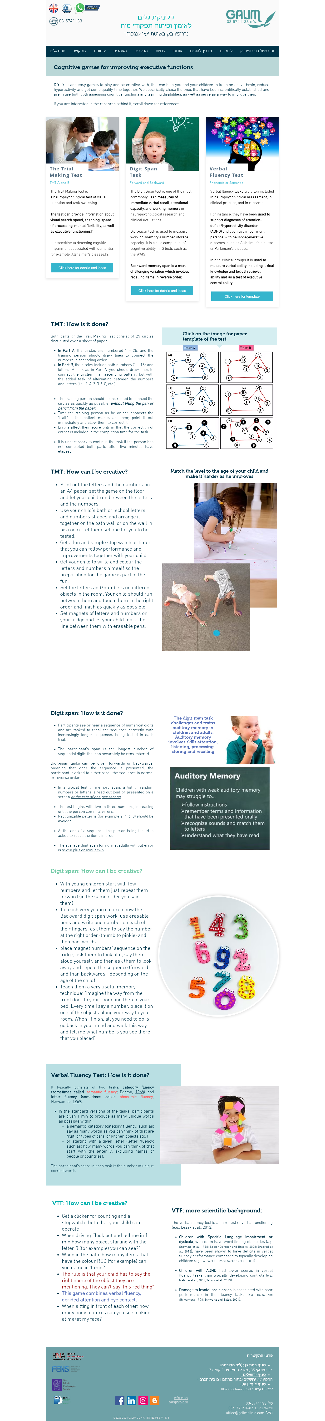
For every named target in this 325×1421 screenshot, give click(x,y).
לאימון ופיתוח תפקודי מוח (156, 26)
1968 (139, 1092)
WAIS (141, 254)
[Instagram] (143, 1400)
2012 (207, 1227)
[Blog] (154, 1400)
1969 (77, 1101)
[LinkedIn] (131, 1400)
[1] (93, 231)
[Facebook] (119, 1400)
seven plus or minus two (83, 850)
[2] (107, 254)
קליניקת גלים (156, 18)
